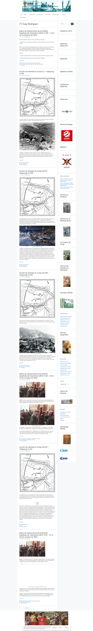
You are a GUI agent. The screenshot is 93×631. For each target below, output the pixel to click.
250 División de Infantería (27, 439)
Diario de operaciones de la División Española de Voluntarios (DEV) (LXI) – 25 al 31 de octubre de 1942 (36, 376)
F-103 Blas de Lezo (64, 324)
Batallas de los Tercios (64, 361)
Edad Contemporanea (64, 415)
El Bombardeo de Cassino (65, 373)
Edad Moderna (63, 413)
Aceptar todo (54, 627)
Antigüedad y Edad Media (65, 412)
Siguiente (27, 607)
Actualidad (62, 420)
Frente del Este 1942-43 (65, 319)
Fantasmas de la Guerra (64, 322)
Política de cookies (42, 628)
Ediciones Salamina (55, 14)
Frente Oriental (37, 64)
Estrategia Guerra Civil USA (65, 368)
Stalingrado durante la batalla (66, 316)
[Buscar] (72, 24)
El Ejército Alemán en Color (65, 318)
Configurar (66, 627)
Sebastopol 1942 (63, 326)
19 (23, 607)
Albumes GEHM (32, 14)
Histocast (63, 14)
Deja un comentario (23, 164)
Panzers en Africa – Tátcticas (65, 371)
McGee (26, 163)
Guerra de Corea (27, 366)
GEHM (25, 14)
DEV (30, 601)
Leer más (21, 60)
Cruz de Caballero (63, 365)
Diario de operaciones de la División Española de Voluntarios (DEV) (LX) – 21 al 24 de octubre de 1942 (36, 535)
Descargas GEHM (40, 14)
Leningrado (33, 439)
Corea (26, 265)
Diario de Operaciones (26, 64)
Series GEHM (48, 14)
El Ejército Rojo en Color (64, 321)
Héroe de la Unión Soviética (65, 363)
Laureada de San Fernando (65, 366)
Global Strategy (23, 17)
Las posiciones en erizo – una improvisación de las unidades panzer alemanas (67, 184)
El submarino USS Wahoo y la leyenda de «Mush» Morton (66, 180)
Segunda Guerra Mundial (36, 438)
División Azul (32, 64)
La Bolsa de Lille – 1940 (64, 374)
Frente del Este (29, 438)
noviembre (41, 64)
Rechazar (60, 627)
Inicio (21, 14)
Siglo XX (27, 162)
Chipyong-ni (22, 163)
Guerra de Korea (23, 162)
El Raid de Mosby (63, 369)
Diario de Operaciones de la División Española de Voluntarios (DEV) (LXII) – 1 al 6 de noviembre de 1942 (36, 33)
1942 (21, 64)
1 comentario (22, 65)
